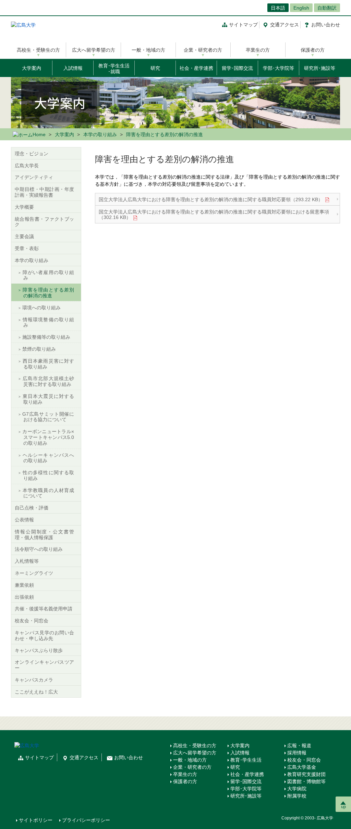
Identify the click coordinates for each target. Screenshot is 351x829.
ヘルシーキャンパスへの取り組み (48, 458)
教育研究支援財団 (306, 774)
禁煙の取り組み (39, 349)
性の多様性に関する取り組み (48, 475)
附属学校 (296, 796)
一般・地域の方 (148, 50)
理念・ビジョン (31, 153)
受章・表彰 (27, 248)
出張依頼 (24, 597)
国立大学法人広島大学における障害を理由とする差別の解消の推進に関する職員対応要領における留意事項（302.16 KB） (214, 214)
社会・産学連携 (196, 68)
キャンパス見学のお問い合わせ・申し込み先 (44, 635)
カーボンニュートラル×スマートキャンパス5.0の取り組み (48, 437)
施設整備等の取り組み (46, 337)
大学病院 (296, 788)
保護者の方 (313, 50)
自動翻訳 (327, 8)
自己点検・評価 (31, 507)
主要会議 (24, 236)
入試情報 (73, 68)
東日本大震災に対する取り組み (48, 399)
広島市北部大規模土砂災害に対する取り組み (48, 381)
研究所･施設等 (319, 68)
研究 (155, 68)
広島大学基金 (301, 767)
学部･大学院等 (278, 68)
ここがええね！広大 (36, 692)
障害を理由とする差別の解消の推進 (48, 292)
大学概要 (24, 207)
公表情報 (24, 519)
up (343, 806)
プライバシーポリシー (86, 820)
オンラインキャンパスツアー (44, 665)
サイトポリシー (35, 820)
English (301, 8)
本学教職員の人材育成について (48, 493)
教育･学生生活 (246, 760)
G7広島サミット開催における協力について (48, 417)
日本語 (278, 8)
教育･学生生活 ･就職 (114, 68)
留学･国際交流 (237, 68)
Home (39, 134)
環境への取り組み (41, 307)
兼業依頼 (24, 585)
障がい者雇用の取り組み (48, 275)
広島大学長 (27, 165)
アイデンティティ (34, 177)
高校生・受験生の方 (38, 50)
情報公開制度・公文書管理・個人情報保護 (44, 534)
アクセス (284, 24)
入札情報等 (27, 561)
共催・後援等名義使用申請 (43, 608)
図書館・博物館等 (306, 781)
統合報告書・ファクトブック (44, 222)
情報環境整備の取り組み (48, 322)
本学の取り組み (100, 134)
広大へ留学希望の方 (93, 50)
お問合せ (325, 24)
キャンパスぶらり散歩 (39, 650)
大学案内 (31, 68)
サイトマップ (243, 24)
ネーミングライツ (34, 573)
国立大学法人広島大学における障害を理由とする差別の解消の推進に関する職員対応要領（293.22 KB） (211, 199)
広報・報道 (299, 745)
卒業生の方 (258, 50)
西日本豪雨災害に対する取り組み (48, 364)
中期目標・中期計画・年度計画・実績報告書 (44, 192)
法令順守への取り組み (39, 549)
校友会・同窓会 (31, 620)
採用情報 (296, 752)
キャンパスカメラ (34, 680)
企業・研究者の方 (203, 50)
